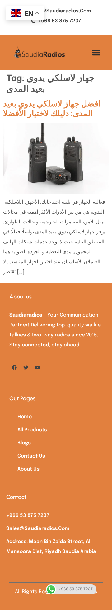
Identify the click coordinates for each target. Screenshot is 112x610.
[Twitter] (26, 368)
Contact (16, 497)
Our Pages (22, 398)
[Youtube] (37, 368)
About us (20, 296)
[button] (96, 52)
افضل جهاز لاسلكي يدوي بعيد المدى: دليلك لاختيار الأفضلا (51, 108)
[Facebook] (14, 368)
